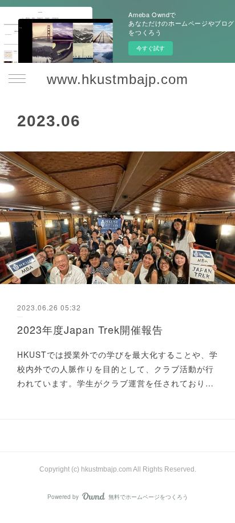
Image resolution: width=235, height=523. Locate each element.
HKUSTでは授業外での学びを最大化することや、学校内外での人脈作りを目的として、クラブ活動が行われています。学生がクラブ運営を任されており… (117, 369)
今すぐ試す (150, 48)
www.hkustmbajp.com (117, 79)
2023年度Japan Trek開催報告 (90, 329)
